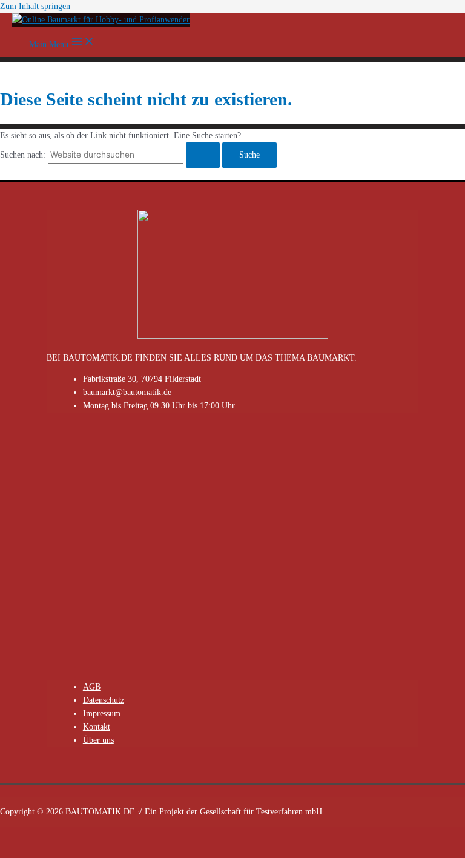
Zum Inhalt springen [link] (35, 6)
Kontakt (96, 726)
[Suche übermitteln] (203, 155)
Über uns (98, 740)
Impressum (101, 713)
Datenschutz (103, 700)
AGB (92, 686)
